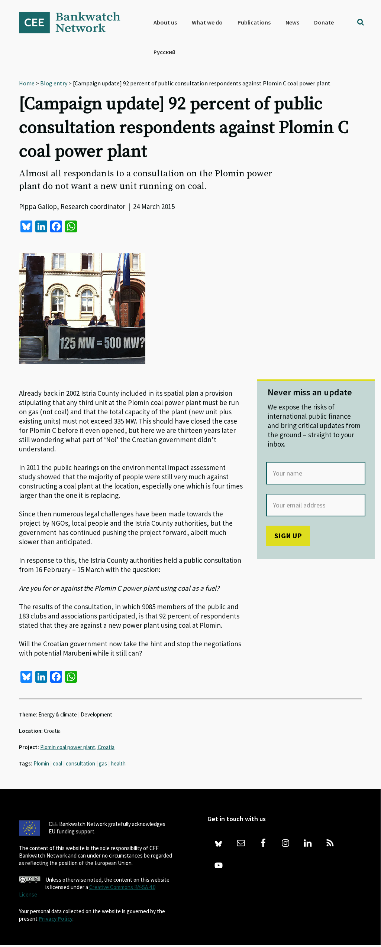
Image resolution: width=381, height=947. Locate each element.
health (118, 763)
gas (103, 763)
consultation (80, 763)
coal (57, 763)
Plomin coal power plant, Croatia (77, 747)
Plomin (41, 763)
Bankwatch (74, 22)
